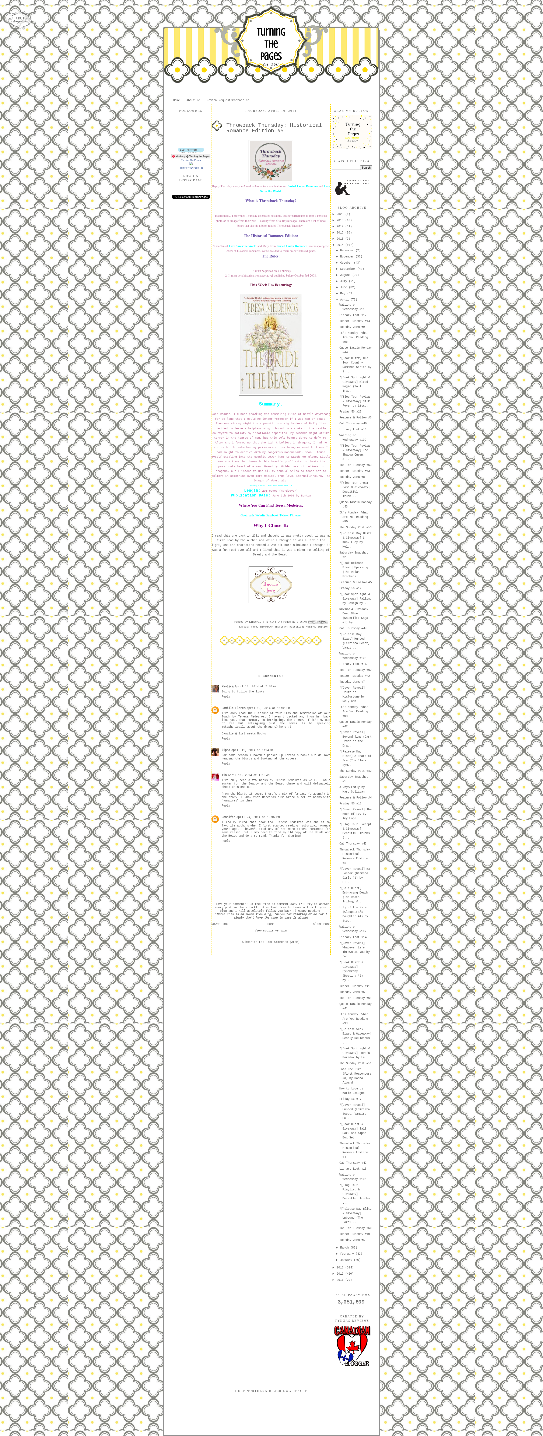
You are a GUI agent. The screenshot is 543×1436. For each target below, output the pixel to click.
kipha (226, 750)
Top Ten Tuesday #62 (355, 670)
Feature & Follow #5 (355, 582)
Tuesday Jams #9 (352, 327)
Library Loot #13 (353, 1168)
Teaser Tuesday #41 (354, 986)
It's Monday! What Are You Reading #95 (353, 517)
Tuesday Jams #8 (352, 477)
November (347, 256)
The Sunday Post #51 (355, 1063)
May (343, 293)
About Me (193, 100)
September (348, 269)
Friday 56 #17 (350, 1099)
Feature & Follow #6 (355, 417)
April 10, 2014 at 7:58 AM (255, 686)
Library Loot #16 (353, 429)
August (346, 275)
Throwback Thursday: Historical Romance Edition (294, 626)
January (347, 1260)
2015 (341, 238)
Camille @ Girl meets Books (244, 733)
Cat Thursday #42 (353, 1163)
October (347, 262)
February (347, 1254)
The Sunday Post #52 (355, 771)
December (347, 250)
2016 (341, 232)
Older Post (321, 924)
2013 (341, 1267)
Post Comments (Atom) (283, 942)
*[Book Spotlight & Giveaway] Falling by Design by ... (355, 599)
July (344, 281)
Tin (224, 775)
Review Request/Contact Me (228, 100)
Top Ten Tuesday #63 (355, 465)
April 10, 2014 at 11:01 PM (268, 708)
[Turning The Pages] (191, 164)
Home (176, 100)
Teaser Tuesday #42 (354, 676)
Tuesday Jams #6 (352, 992)
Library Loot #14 (353, 937)
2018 (341, 220)
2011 (341, 1280)
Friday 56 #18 (350, 803)
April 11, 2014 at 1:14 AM (252, 750)
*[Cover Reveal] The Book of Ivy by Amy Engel (355, 814)
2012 (341, 1273)
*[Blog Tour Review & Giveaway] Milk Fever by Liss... (354, 401)
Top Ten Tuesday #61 (355, 998)
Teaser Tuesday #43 (354, 471)
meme (254, 626)
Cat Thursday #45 (353, 423)
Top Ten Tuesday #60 (355, 1228)
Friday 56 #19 (350, 588)
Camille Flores (233, 708)
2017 (341, 226)
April (345, 299)
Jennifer (228, 817)
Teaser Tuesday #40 (354, 1234)
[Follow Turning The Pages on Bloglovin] (191, 152)
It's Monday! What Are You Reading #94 (353, 711)
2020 (341, 214)
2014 (341, 245)
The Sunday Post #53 (355, 527)
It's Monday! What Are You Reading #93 (353, 1019)
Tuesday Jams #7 (352, 682)
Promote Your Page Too (191, 167)
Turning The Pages (271, 44)
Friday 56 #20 (350, 411)
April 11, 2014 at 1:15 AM (249, 775)
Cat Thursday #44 (353, 628)
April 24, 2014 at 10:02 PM (258, 817)
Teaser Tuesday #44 (354, 321)
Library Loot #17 (353, 315)
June (344, 287)
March (345, 1247)
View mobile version (271, 930)
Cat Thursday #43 (353, 843)
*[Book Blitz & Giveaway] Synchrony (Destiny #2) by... (351, 971)
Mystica (228, 686)
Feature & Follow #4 (355, 797)
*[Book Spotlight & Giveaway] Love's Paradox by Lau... (355, 1053)
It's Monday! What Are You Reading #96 (353, 337)
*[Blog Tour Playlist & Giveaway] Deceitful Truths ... (354, 1194)
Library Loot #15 (353, 664)
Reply (226, 696)
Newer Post (219, 924)
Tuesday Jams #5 (352, 1240)
